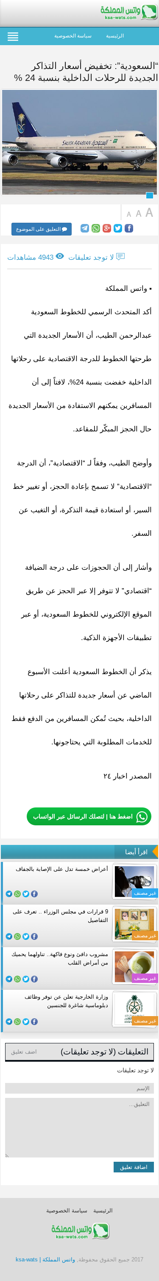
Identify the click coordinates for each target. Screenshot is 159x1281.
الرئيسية (115, 36)
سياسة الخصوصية (73, 36)
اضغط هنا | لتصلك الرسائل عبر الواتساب (83, 816)
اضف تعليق (24, 1051)
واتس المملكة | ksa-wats (45, 1259)
